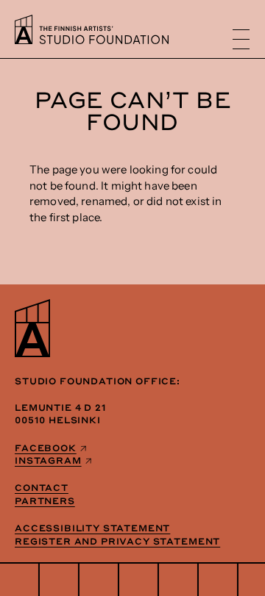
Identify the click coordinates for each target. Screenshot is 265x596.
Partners (45, 500)
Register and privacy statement (117, 541)
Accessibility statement (92, 528)
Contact (41, 487)
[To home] (92, 40)
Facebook (46, 447)
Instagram (48, 460)
